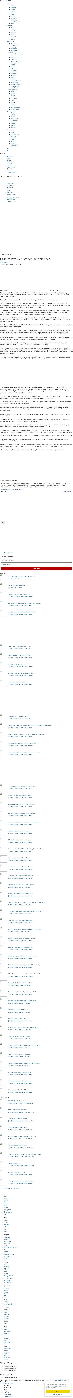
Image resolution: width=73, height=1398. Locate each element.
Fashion (13, 57)
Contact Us (7, 1357)
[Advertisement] (36, 215)
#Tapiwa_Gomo (9, 489)
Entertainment (11, 90)
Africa (12, 11)
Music (12, 91)
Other (12, 40)
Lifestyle (9, 52)
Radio (12, 102)
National (13, 9)
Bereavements (15, 86)
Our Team (6, 1359)
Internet (13, 116)
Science (13, 125)
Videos (9, 129)
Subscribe (36, 568)
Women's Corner (15, 81)
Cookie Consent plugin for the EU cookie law (57, 1394)
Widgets (6, 1350)
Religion (13, 16)
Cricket (13, 31)
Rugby (12, 34)
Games (13, 97)
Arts (12, 100)
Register (70, 491)
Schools (13, 36)
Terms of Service (61, 1380)
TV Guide (13, 98)
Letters (13, 75)
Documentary (15, 145)
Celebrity (13, 93)
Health (12, 15)
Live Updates (9, 553)
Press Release (15, 22)
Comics (13, 65)
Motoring (13, 136)
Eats (12, 56)
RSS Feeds (7, 1354)
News (9, 4)
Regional (13, 7)
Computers (14, 120)
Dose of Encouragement (17, 54)
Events (13, 106)
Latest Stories (11, 172)
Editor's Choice (18, 176)
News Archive (7, 1348)
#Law (20, 489)
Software (13, 122)
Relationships (14, 63)
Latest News (8, 176)
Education (13, 13)
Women (13, 138)
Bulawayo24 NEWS (5, 1)
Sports (9, 25)
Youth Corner (14, 82)
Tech (8, 111)
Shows (12, 104)
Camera (13, 115)
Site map (6, 1352)
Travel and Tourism (16, 61)
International (14, 18)
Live (12, 23)
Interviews (13, 72)
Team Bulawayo (15, 107)
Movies (13, 95)
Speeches (13, 73)
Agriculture (14, 20)
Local (12, 6)
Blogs (12, 77)
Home (10, 156)
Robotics (13, 123)
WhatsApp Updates (16, 84)
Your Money (14, 50)
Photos (13, 66)
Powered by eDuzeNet (6, 1384)
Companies (14, 45)
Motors (13, 113)
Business (10, 41)
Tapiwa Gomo (6, 262)
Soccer (13, 29)
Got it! (58, 1391)
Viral (12, 147)
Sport (12, 132)
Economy (13, 47)
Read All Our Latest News (12, 1188)
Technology (10, 169)
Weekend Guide (15, 109)
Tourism (13, 141)
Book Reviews (15, 88)
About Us (6, 1355)
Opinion (9, 68)
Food (12, 140)
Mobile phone (14, 118)
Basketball (13, 32)
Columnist (13, 70)
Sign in (64, 491)
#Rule (16, 489)
